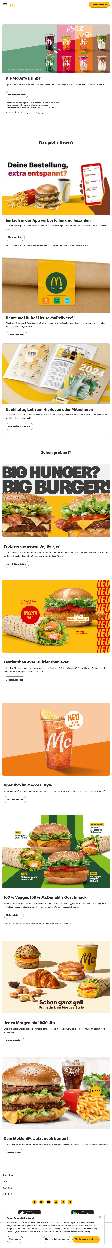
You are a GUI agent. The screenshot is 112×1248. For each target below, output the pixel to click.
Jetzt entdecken (15, 680)
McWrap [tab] (18, 112)
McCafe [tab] (15, 112)
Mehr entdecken (17, 95)
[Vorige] (6, 113)
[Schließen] (100, 1217)
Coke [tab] (12, 112)
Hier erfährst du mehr (19, 427)
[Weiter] (28, 113)
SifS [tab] (9, 112)
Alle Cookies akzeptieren (86, 1239)
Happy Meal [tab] (21, 112)
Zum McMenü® (14, 1153)
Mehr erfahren (13, 915)
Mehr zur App (15, 237)
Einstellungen (15, 1239)
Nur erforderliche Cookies (57, 1239)
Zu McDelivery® (16, 335)
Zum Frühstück (14, 1041)
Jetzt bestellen (99, 5)
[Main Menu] (4, 4)
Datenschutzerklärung (80, 1232)
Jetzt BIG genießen (16, 564)
